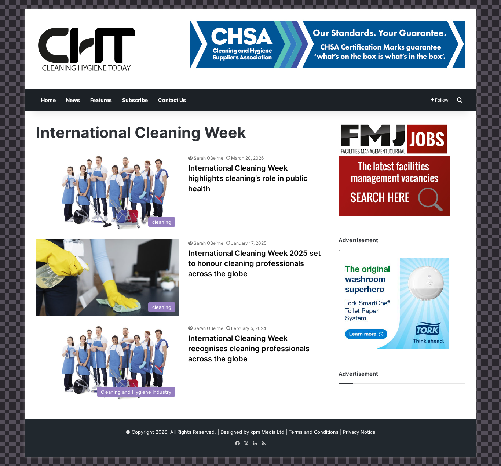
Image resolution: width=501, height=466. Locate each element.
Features (101, 100)
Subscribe (135, 100)
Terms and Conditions (314, 432)
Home (48, 100)
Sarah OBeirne (208, 158)
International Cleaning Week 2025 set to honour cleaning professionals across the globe (254, 263)
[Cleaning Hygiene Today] (86, 49)
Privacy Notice (359, 432)
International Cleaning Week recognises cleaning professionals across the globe (249, 348)
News (73, 100)
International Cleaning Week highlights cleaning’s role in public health (248, 178)
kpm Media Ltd (267, 432)
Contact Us (172, 100)
